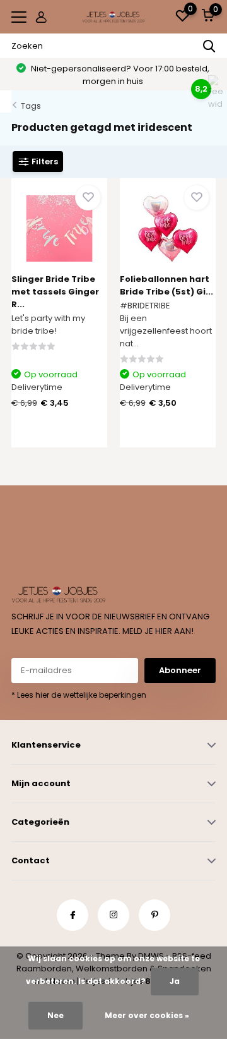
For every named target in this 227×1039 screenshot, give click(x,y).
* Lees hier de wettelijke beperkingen (78, 695)
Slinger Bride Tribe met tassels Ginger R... (55, 291)
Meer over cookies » (147, 1015)
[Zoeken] (209, 46)
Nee (55, 1015)
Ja (175, 981)
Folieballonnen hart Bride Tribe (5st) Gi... (166, 285)
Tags (31, 106)
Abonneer (180, 670)
